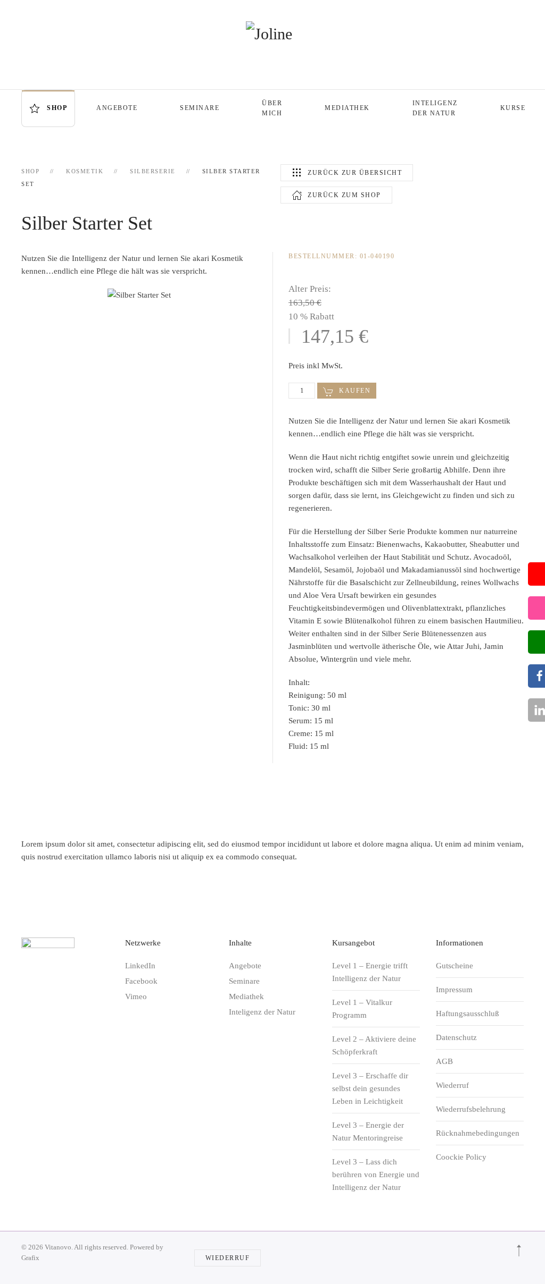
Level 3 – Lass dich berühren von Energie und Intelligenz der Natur (375, 1175)
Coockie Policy (461, 1157)
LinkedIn (140, 965)
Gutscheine (454, 965)
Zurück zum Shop (344, 195)
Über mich (272, 108)
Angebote (116, 108)
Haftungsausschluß (467, 1013)
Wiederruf (452, 1085)
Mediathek (347, 108)
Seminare (244, 981)
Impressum (454, 989)
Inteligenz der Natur (262, 1012)
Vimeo (136, 996)
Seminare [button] (199, 108)
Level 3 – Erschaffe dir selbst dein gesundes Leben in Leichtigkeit (370, 1088)
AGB (444, 1061)
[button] (519, 1250)
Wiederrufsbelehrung (471, 1109)
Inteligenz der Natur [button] (435, 108)
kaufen (354, 390)
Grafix (30, 1258)
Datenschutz (456, 1037)
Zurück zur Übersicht (355, 172)
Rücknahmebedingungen (477, 1133)
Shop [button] (57, 108)
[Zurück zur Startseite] (272, 34)
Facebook (141, 981)
